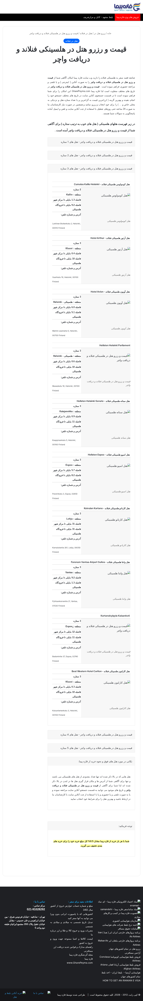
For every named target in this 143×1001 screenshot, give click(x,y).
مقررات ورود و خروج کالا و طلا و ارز (74, 930)
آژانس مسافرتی (132, 952)
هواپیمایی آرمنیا (132, 972)
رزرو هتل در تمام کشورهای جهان (124, 948)
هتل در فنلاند (86, 33)
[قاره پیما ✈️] (127, 6)
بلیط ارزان (117, 972)
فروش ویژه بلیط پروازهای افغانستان (95, 17)
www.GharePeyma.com (80, 962)
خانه (109, 33)
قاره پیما (89, 958)
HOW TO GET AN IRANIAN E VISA (121, 980)
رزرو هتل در (99, 33)
